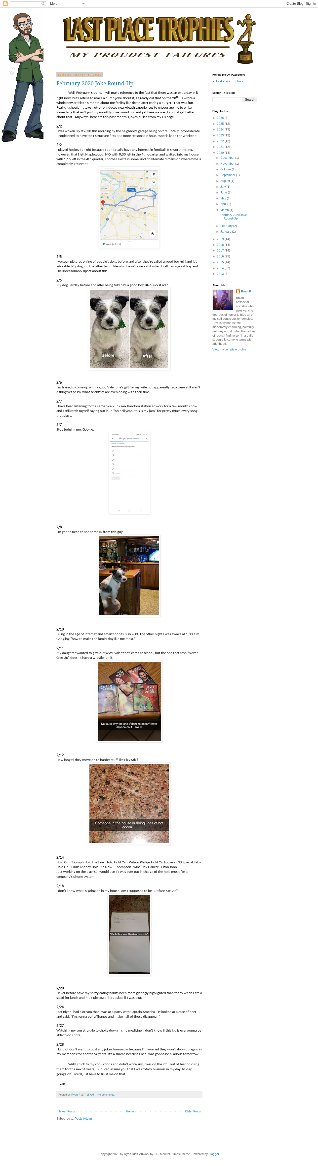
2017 (221, 250)
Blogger (213, 1154)
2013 (221, 274)
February (226, 226)
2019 (221, 239)
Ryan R (246, 291)
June (224, 192)
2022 (221, 141)
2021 (221, 147)
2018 (221, 245)
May (223, 198)
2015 (221, 262)
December (227, 157)
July (223, 187)
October (226, 169)
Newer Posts (66, 1111)
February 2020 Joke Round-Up (94, 83)
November (227, 163)
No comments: (106, 1094)
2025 (221, 124)
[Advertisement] (227, 433)
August (225, 181)
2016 (221, 256)
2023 (221, 135)
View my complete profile (229, 349)
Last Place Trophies (229, 81)
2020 (221, 153)
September (228, 175)
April (223, 204)
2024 (221, 129)
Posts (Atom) (83, 1118)
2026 (221, 118)
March (225, 210)
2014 (221, 268)
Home (130, 1111)
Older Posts (193, 1111)
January (226, 231)
